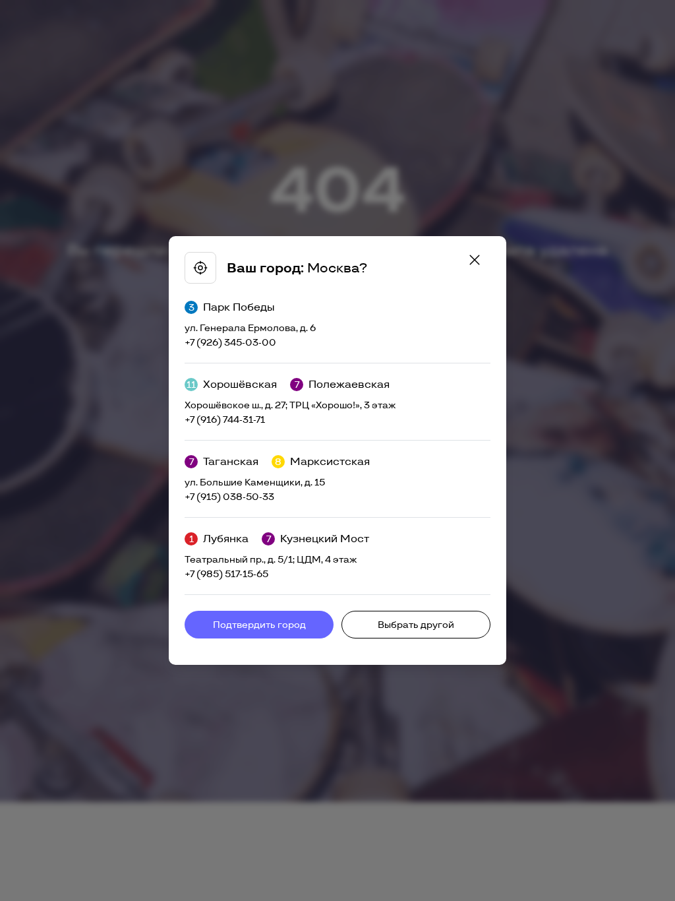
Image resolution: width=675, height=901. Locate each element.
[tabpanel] (337, 450)
